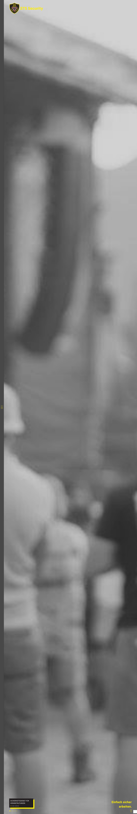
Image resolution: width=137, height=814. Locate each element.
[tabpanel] (70, 407)
